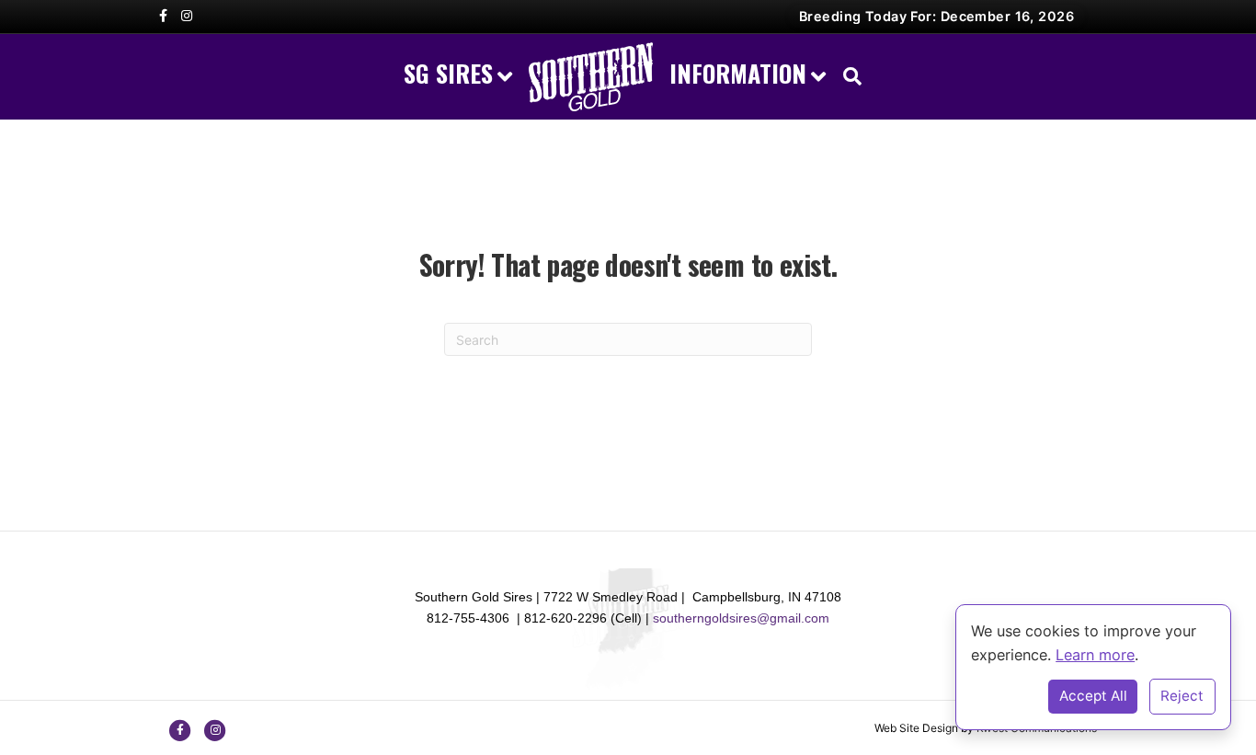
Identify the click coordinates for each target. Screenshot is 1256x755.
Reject (1182, 695)
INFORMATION (737, 73)
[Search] (848, 76)
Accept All (1093, 695)
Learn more (1095, 655)
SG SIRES (448, 73)
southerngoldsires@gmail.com (741, 618)
